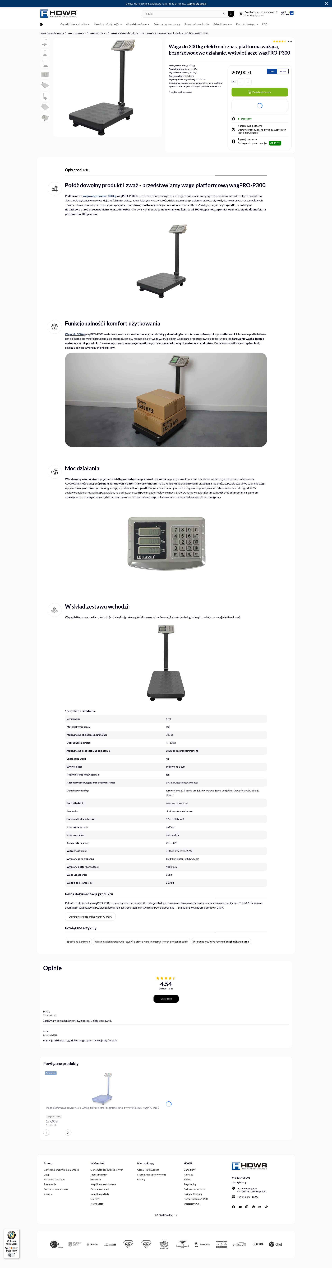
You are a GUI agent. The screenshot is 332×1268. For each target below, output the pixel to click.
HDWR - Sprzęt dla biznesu (52, 33)
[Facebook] (233, 1206)
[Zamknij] (326, 4)
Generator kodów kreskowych (107, 1169)
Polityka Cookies (193, 1193)
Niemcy (141, 1179)
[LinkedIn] (260, 1206)
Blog (46, 1174)
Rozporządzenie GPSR (196, 1198)
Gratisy (95, 1198)
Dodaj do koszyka (261, 92)
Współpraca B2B (100, 1193)
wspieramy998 (192, 1203)
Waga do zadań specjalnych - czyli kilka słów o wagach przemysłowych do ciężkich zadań (141, 941)
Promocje (96, 1179)
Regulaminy (190, 1184)
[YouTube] (240, 1206)
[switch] (11, 1255)
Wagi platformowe (98, 33)
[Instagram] (246, 1206)
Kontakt (188, 1174)
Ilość (234, 81)
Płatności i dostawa (54, 1179)
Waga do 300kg (75, 334)
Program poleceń (100, 1189)
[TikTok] (266, 1206)
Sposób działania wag (78, 941)
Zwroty (48, 1193)
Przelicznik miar (99, 1174)
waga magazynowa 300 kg (99, 195)
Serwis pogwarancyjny (56, 1189)
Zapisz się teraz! (196, 3)
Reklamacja (50, 1184)
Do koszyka (157, 1126)
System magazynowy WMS (151, 1174)
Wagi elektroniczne (77, 33)
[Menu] (17, 1231)
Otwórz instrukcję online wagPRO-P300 (90, 916)
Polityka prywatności (195, 1189)
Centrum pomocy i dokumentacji (61, 1169)
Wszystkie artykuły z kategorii (221, 941)
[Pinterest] (253, 1206)
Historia (188, 1179)
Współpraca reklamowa (103, 1184)
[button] (231, 14)
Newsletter (97, 1203)
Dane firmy (189, 1169)
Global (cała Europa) (148, 1169)
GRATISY (275, 143)
